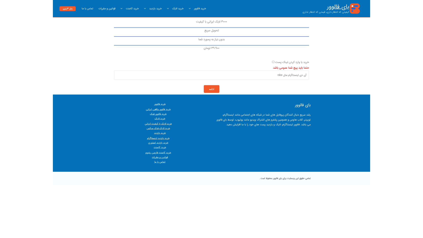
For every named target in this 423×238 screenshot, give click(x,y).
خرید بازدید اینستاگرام (158, 138)
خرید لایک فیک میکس (158, 128)
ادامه (211, 89)
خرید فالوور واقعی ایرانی (158, 109)
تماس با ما (159, 162)
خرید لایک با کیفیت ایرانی (158, 124)
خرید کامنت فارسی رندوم (158, 153)
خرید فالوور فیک (158, 114)
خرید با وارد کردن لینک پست (292, 62)
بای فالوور (338, 6)
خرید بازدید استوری (158, 143)
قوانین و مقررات (160, 157)
